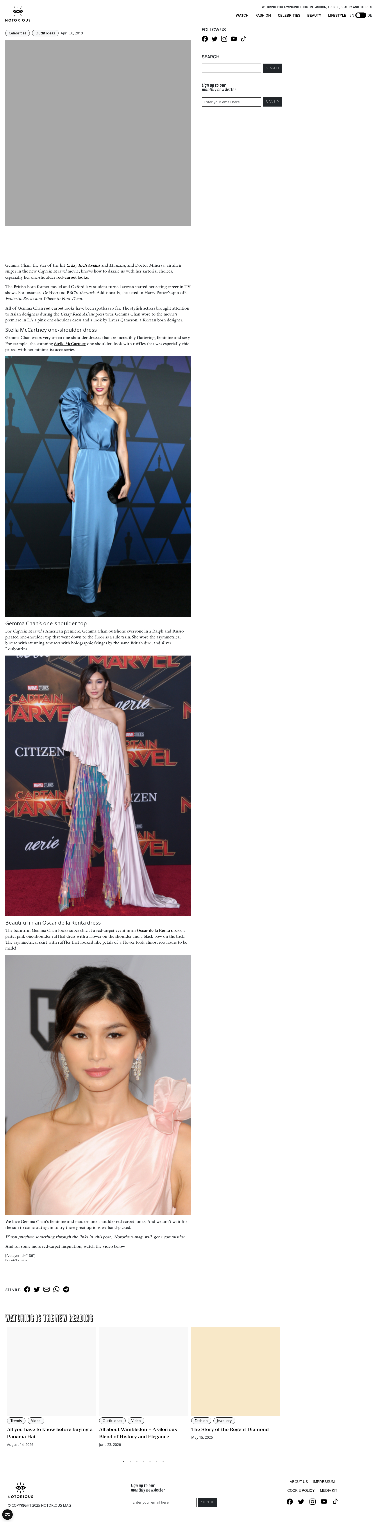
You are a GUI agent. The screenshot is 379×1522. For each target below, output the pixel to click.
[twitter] (37, 1289)
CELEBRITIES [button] (289, 15)
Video (36, 1420)
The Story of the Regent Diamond (230, 1429)
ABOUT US (299, 1482)
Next (285, 1391)
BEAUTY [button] (314, 15)
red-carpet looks (72, 277)
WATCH (242, 15)
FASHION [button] (263, 15)
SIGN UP (272, 102)
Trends (16, 1420)
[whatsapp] (56, 1289)
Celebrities (17, 33)
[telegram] (66, 1289)
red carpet (53, 308)
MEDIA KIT (328, 1490)
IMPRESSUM (324, 1482)
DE (369, 15)
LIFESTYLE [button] (337, 15)
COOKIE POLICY (301, 1490)
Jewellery (224, 1420)
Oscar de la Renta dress (159, 930)
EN (352, 15)
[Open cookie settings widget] (7, 1514)
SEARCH (272, 68)
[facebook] (27, 1289)
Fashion (201, 1420)
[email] (46, 1289)
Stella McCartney (70, 343)
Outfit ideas (45, 33)
